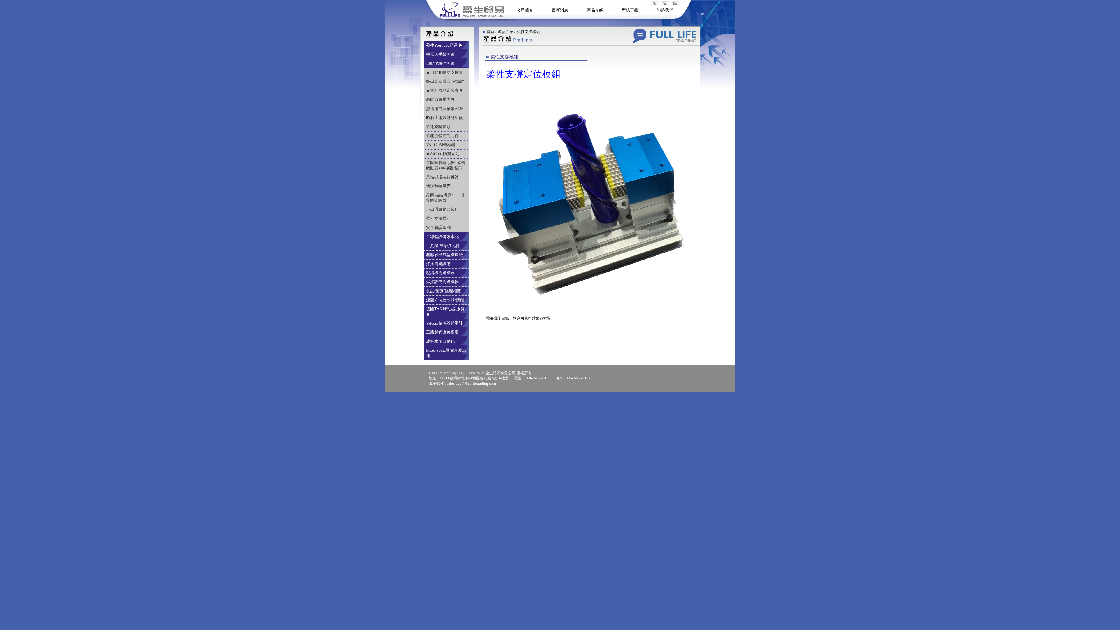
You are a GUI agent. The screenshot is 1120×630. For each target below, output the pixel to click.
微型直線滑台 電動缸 (445, 81)
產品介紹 (595, 10)
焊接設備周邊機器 (443, 282)
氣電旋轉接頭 (439, 127)
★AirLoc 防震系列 (443, 154)
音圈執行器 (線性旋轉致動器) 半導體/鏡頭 (446, 165)
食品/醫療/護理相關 (444, 291)
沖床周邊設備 (439, 264)
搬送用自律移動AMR (445, 108)
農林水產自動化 (441, 341)
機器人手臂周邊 (441, 54)
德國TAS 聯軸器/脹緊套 (445, 311)
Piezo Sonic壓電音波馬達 (446, 353)
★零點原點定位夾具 (445, 90)
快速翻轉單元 (439, 186)
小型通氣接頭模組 (443, 209)
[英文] (665, 4)
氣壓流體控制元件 (443, 136)
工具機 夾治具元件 (443, 246)
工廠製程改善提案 (443, 332)
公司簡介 (525, 10)
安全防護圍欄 (439, 227)
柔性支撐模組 (439, 218)
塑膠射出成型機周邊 (445, 255)
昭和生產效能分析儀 (445, 118)
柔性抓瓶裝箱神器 (443, 177)
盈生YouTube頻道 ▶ (445, 45)
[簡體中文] (675, 4)
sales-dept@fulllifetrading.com (471, 383)
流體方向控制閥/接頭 (445, 300)
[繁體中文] (655, 4)
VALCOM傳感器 (441, 145)
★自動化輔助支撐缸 (445, 72)
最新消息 (560, 10)
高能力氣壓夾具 (441, 99)
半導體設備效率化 (443, 237)
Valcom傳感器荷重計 (445, 323)
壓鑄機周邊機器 (441, 273)
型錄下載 (630, 10)
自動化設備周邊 (441, 63)
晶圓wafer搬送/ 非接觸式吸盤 (445, 198)
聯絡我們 (665, 10)
